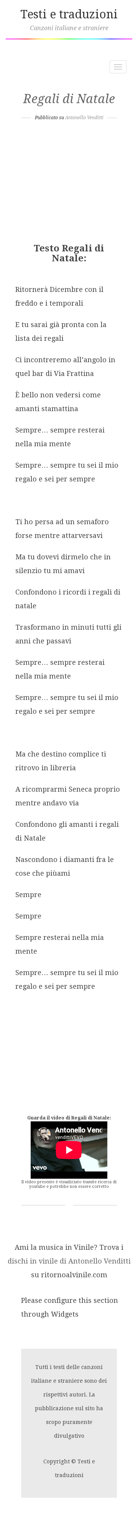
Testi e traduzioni (69, 14)
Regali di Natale (69, 99)
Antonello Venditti (84, 117)
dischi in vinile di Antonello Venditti (69, 1261)
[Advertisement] (69, 184)
